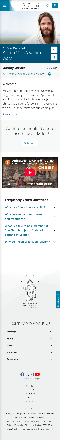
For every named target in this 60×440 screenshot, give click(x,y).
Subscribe (30, 143)
